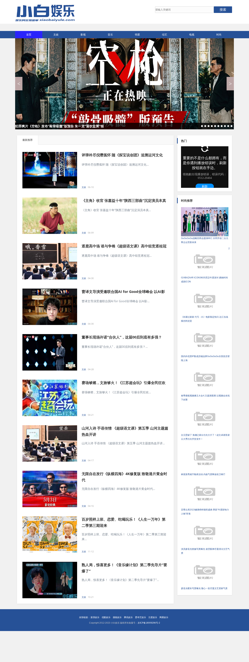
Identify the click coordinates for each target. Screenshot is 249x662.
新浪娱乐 (95, 617)
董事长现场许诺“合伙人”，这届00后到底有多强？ (122, 337)
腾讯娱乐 (128, 617)
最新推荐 (27, 140)
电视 (191, 34)
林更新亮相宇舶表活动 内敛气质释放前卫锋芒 (203, 474)
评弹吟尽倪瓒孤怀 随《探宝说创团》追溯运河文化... (115, 164)
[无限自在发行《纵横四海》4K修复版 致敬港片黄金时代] (49, 489)
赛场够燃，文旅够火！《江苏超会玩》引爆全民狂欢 (124, 382)
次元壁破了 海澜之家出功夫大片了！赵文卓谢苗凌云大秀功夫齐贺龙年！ (205, 437)
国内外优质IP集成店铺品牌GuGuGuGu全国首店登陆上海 (205, 358)
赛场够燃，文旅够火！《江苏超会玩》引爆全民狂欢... (116, 392)
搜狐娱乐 (117, 617)
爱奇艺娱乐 (140, 617)
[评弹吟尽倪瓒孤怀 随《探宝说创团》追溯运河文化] (49, 170)
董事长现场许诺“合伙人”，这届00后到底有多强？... (115, 347)
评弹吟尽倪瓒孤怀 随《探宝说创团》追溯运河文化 (122, 154)
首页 (28, 34)
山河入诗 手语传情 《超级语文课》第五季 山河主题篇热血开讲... (123, 443)
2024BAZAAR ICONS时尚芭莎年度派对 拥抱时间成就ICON (205, 265)
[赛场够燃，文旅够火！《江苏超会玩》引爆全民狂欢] (49, 398)
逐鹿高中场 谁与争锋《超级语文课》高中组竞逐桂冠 (124, 246)
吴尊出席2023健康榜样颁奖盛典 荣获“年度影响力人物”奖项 (205, 511)
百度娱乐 (152, 617)
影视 (83, 34)
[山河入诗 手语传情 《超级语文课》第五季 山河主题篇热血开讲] (49, 443)
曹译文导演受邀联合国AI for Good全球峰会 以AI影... (115, 301)
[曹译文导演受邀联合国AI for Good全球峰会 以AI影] (49, 307)
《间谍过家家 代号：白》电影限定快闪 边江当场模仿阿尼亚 (204, 319)
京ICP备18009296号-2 (149, 623)
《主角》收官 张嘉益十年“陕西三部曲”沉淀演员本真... (116, 210)
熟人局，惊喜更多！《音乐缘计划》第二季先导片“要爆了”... (120, 580)
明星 (137, 34)
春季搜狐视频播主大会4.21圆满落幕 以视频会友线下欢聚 (205, 397)
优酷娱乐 (106, 617)
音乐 (110, 34)
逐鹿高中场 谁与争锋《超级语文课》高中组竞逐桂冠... (117, 256)
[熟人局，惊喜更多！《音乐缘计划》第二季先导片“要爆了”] (49, 580)
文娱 (56, 34)
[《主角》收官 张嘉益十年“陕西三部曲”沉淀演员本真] (49, 215)
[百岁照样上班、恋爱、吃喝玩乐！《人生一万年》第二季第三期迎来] (49, 534)
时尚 (218, 34)
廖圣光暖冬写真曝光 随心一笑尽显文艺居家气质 (204, 588)
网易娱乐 (163, 617)
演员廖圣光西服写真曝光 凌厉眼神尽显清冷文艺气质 (205, 551)
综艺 (164, 34)
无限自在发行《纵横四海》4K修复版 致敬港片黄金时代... (118, 489)
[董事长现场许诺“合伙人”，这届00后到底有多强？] (49, 352)
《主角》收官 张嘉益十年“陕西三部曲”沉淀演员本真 (124, 200)
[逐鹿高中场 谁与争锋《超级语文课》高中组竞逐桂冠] (49, 261)
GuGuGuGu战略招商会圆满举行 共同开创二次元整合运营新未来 (204, 240)
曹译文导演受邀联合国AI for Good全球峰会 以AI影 (123, 291)
